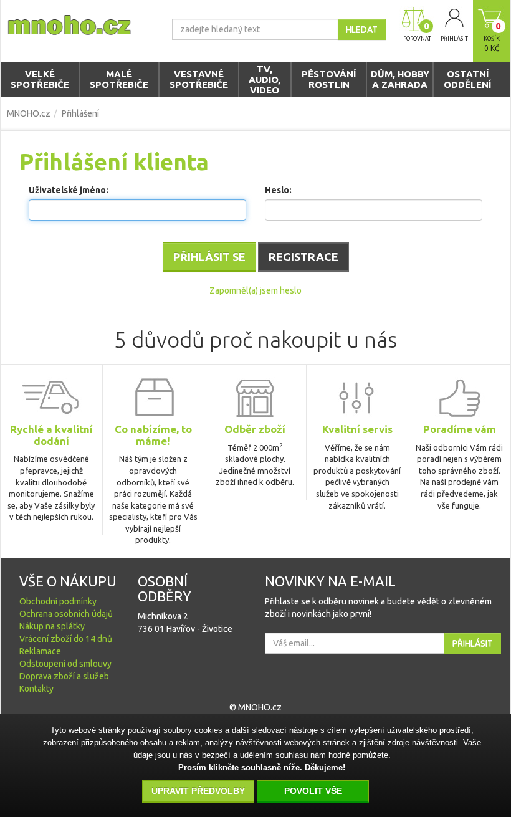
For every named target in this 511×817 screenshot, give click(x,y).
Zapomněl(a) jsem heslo (255, 290)
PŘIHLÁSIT (472, 643)
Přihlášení (80, 113)
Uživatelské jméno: (68, 190)
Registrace (303, 257)
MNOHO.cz (28, 113)
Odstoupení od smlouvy (65, 664)
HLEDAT (362, 29)
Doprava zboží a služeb (64, 676)
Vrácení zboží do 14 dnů (65, 639)
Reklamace (40, 651)
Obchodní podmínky (58, 601)
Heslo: (278, 190)
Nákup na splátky (52, 626)
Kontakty (36, 689)
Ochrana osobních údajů (66, 614)
